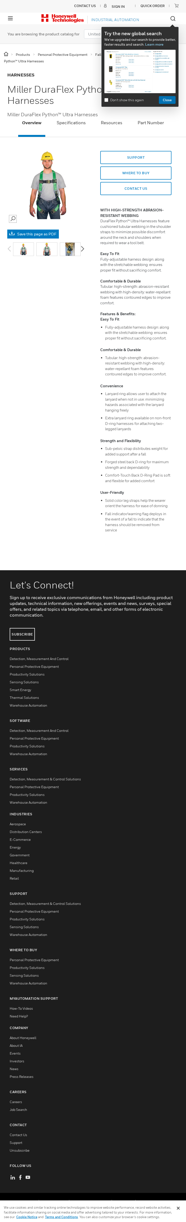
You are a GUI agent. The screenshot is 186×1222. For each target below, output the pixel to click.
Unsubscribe (20, 1150)
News (14, 1069)
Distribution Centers (26, 832)
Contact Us (18, 1135)
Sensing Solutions (24, 682)
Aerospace (18, 824)
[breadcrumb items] (6, 54)
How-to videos (21, 1008)
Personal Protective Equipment (34, 666)
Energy (15, 847)
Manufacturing (22, 870)
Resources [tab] (111, 122)
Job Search (18, 1109)
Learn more (154, 44)
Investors (17, 1061)
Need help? (19, 1016)
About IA (16, 1045)
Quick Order (152, 6)
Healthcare (18, 863)
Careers (16, 1102)
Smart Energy (20, 690)
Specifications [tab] (71, 122)
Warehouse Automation (28, 705)
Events (15, 1053)
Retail (14, 878)
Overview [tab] (31, 122)
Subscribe (22, 634)
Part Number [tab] (151, 122)
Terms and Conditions (61, 1217)
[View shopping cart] (176, 5)
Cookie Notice (26, 1217)
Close (167, 100)
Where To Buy (136, 173)
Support (136, 157)
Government (20, 855)
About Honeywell (23, 1038)
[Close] (178, 1208)
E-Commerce (20, 839)
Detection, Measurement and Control (39, 659)
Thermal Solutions (24, 697)
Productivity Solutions (27, 674)
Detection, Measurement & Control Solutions (45, 779)
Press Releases (21, 1076)
